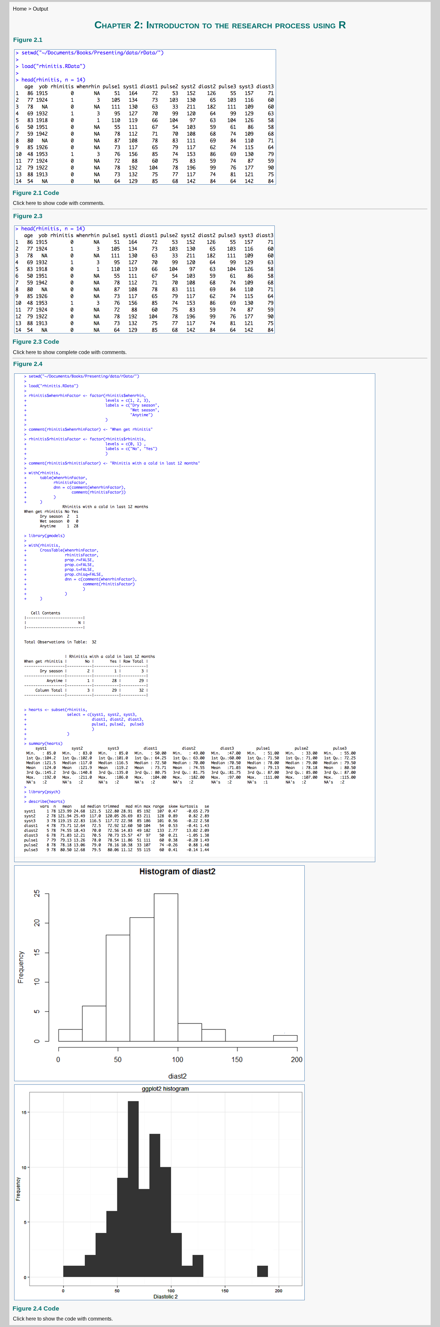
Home (20, 9)
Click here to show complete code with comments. (70, 352)
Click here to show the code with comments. (63, 1319)
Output (40, 9)
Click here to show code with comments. (58, 203)
